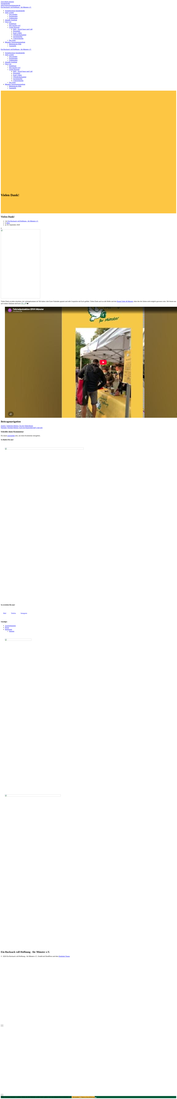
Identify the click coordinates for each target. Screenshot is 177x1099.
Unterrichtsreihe (18, 38)
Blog (8, 223)
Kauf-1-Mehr (17, 33)
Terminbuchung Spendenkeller (15, 11)
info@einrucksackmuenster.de (10, 5)
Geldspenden (13, 18)
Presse (7, 627)
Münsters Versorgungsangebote (15, 42)
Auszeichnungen (10, 626)
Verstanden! (75, 1097)
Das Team (12, 40)
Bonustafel (16, 31)
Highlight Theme (64, 956)
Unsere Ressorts (14, 27)
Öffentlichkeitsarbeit (19, 35)
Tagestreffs (12, 46)
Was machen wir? (14, 25)
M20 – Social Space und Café (22, 29)
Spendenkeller (5, 3)
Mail (4, 613)
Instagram (24, 613)
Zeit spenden (13, 14)
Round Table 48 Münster (125, 301)
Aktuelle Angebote (11, 20)
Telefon (13, 613)
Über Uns (8, 22)
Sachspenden (13, 16)
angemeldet (11, 436)
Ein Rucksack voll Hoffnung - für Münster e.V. (16, 7)
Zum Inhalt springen (7, 2)
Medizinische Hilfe (15, 44)
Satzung (11, 631)
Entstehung (12, 24)
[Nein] (95, 1097)
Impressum (8, 629)
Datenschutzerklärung (87, 1097)
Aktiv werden (9, 12)
